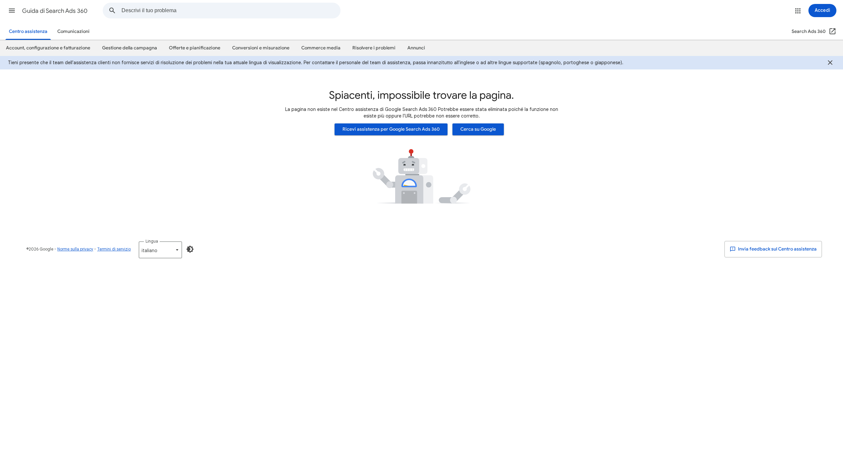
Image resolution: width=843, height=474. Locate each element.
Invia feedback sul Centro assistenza (777, 249)
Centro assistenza (28, 31)
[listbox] (160, 249)
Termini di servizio (114, 249)
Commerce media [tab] (320, 48)
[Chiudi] (830, 63)
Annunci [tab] (416, 48)
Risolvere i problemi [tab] (373, 48)
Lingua (152, 241)
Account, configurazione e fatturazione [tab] (48, 48)
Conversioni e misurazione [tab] (260, 48)
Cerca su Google (478, 129)
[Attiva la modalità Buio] (190, 249)
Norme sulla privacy (75, 249)
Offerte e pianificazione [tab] (194, 48)
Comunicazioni (73, 31)
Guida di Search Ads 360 (55, 10)
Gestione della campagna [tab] (129, 48)
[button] (12, 10)
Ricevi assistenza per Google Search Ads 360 (391, 129)
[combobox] (231, 10)
